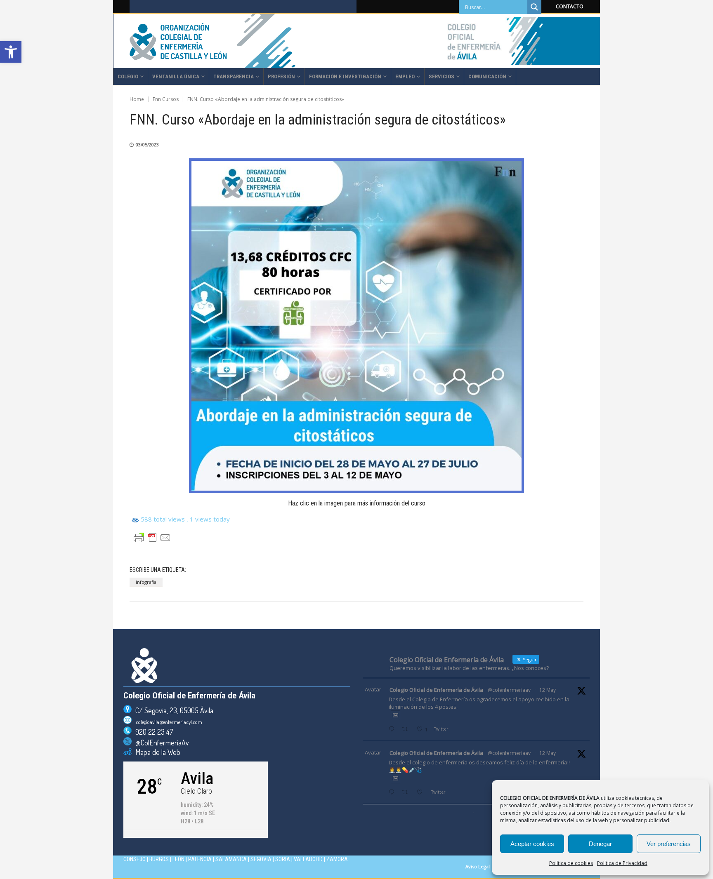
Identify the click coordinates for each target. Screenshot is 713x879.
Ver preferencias (669, 843)
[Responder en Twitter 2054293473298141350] (393, 729)
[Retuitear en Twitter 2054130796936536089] (407, 792)
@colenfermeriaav (509, 689)
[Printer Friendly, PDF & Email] (152, 537)
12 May (547, 689)
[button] (10, 52)
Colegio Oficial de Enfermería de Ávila (436, 689)
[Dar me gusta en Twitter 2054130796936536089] (422, 792)
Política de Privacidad (622, 863)
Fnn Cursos (166, 99)
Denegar (600, 843)
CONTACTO (569, 6)
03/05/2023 (147, 144)
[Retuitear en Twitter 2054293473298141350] (407, 729)
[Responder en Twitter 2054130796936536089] (393, 792)
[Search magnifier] (534, 7)
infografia (146, 582)
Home (137, 99)
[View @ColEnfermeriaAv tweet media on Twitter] (395, 715)
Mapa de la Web (156, 752)
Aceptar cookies (532, 843)
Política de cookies (571, 863)
